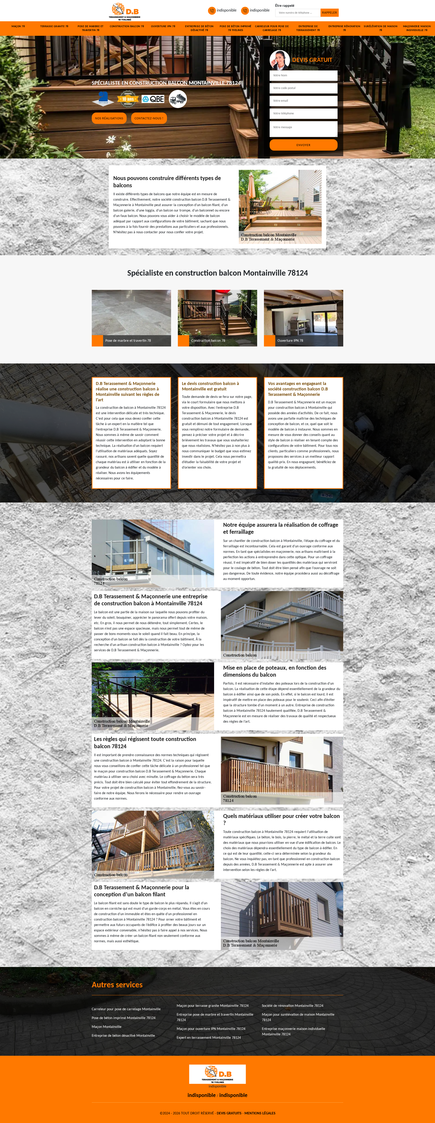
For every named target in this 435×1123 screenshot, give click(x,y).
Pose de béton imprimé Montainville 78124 (123, 1018)
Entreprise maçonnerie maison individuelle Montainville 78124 (293, 1031)
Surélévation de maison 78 (380, 28)
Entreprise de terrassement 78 (308, 28)
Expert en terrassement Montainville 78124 (209, 1038)
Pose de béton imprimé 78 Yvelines (235, 28)
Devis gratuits (229, 1113)
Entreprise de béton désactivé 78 (199, 28)
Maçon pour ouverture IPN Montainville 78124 (211, 1029)
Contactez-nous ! (149, 118)
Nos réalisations (109, 118)
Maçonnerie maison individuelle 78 (417, 28)
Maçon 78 (18, 26)
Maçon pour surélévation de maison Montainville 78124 (298, 1017)
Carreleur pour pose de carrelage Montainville (126, 1009)
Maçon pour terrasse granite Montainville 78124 (213, 1006)
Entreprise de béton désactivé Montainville (123, 1036)
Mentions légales (260, 1113)
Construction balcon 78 (127, 26)
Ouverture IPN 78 (163, 26)
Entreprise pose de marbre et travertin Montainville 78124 (215, 1017)
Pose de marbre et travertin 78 (91, 28)
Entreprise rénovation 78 (344, 28)
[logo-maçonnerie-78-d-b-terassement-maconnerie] (124, 10)
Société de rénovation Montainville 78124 (292, 1006)
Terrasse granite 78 (54, 26)
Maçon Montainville (106, 1027)
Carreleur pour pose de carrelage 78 (272, 28)
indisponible (226, 10)
